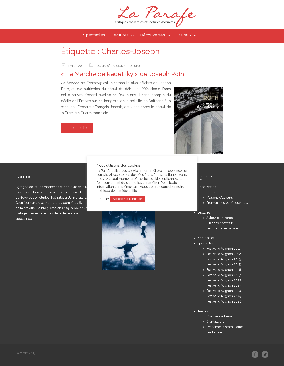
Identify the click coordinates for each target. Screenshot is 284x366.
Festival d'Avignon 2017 (223, 275)
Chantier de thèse (219, 316)
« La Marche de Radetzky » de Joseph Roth (122, 74)
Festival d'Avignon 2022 (223, 280)
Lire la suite (77, 128)
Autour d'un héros (219, 218)
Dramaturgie (215, 321)
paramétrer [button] (151, 182)
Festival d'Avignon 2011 (223, 248)
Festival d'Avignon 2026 (223, 301)
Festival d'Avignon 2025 (223, 296)
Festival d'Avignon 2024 (223, 291)
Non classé (205, 238)
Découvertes (152, 35)
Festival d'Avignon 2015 (223, 264)
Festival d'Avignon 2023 (223, 285)
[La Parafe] (154, 16)
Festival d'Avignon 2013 (223, 259)
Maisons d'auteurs (219, 197)
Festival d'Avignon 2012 (223, 254)
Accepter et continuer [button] (127, 198)
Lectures (120, 35)
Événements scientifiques (224, 327)
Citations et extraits (220, 223)
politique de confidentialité (117, 190)
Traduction (214, 332)
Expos (210, 192)
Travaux (184, 35)
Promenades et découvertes (227, 202)
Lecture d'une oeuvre (110, 65)
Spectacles (94, 35)
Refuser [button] (103, 199)
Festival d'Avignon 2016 (223, 269)
